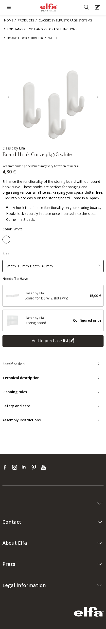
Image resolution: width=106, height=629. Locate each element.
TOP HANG (15, 29)
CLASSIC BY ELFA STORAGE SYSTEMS (65, 20)
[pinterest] (34, 467)
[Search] (87, 7)
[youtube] (44, 467)
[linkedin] (25, 467)
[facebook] (6, 467)
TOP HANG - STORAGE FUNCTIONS (52, 29)
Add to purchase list (50, 340)
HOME (8, 20)
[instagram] (15, 467)
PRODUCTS (26, 20)
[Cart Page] (98, 7)
